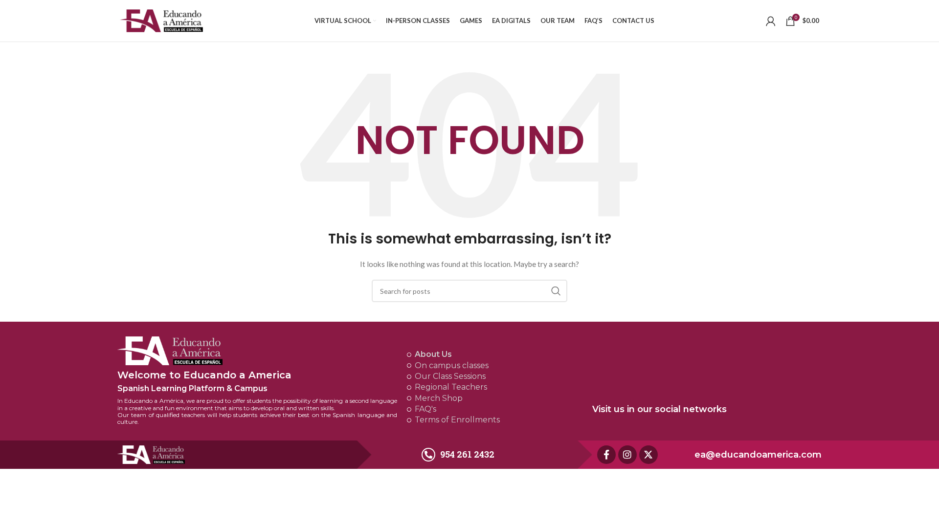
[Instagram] (627, 454)
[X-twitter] (648, 454)
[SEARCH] (556, 291)
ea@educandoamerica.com (758, 454)
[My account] (771, 21)
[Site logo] (161, 20)
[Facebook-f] (606, 454)
